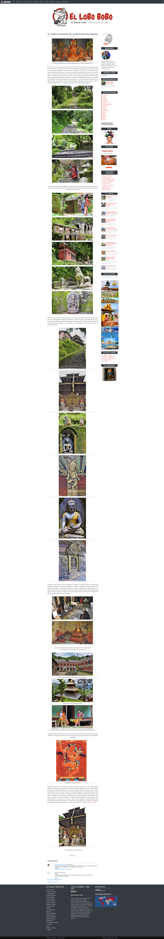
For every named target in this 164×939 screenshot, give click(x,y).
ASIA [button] (46, 1)
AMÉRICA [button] (35, 1)
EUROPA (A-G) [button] (19, 1)
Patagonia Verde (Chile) (108, 180)
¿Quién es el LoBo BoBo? (62, 1)
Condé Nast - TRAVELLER (108, 358)
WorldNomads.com (91, 802)
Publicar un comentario (52, 881)
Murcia (104, 115)
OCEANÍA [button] (52, 1)
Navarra (105, 116)
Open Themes (114, 937)
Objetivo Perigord (106, 189)
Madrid (104, 113)
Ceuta (104, 107)
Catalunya (105, 105)
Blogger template (106, 937)
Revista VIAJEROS (106, 359)
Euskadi (105, 109)
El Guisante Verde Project (61, 864)
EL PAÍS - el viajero (106, 355)
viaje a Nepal (56, 67)
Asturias (105, 98)
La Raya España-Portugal (108, 179)
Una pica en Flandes (107, 176)
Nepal (72, 36)
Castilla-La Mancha (107, 104)
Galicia (104, 112)
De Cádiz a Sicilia (106, 177)
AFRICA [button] (42, 1)
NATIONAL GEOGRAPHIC (108, 356)
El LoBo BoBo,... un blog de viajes (57, 937)
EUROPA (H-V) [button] (27, 1)
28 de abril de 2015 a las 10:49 (54, 879)
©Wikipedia (77, 782)
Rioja (104, 118)
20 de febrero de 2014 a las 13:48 (62, 869)
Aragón (104, 96)
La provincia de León (107, 182)
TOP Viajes (104, 361)
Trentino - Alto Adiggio (107, 185)
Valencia (105, 119)
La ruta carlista (105, 183)
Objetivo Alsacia (106, 186)
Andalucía (105, 95)
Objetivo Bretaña (106, 188)
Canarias (105, 99)
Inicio (13, 1)
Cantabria (105, 101)
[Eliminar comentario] (70, 869)
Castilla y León (106, 102)
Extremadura (106, 110)
